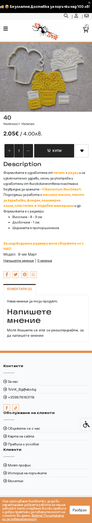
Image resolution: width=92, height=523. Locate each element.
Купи (56, 151)
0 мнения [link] (44, 260)
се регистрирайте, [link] (62, 330)
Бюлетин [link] (15, 481)
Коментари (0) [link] (19, 289)
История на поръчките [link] (27, 473)
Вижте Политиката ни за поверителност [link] (33, 517)
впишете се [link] (27, 330)
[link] (66, 16)
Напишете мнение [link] (18, 260)
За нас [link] (13, 381)
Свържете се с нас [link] (24, 428)
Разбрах (80, 510)
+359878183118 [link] (21, 397)
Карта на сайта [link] (21, 436)
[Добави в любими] (82, 151)
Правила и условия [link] (23, 444)
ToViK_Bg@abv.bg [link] (22, 389)
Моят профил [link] (19, 465)
